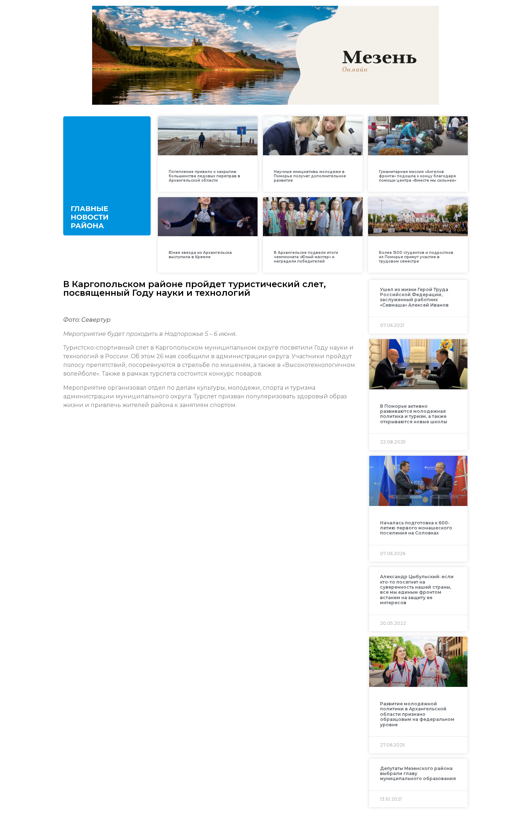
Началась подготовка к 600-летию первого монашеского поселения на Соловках (416, 528)
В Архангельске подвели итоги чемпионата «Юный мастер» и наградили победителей (306, 257)
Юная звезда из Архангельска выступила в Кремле (200, 254)
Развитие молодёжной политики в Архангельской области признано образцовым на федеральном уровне (417, 714)
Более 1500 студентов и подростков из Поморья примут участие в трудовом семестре (416, 257)
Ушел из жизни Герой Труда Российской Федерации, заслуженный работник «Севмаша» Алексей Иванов (414, 297)
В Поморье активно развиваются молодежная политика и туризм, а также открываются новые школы (413, 413)
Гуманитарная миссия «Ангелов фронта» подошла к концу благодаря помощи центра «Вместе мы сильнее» (417, 176)
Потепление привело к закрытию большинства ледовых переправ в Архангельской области (204, 176)
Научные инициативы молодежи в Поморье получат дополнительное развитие (310, 176)
